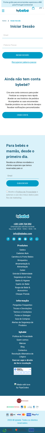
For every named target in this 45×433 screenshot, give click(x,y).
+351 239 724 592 (22, 224)
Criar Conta (22, 115)
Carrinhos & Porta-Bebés (22, 257)
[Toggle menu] (3, 10)
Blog (22, 347)
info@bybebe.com (22, 233)
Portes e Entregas (22, 315)
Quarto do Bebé (22, 284)
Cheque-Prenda (22, 294)
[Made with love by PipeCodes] (22, 386)
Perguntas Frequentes (22, 305)
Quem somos (22, 340)
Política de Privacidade (26, 192)
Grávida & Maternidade (22, 273)
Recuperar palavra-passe (24, 62)
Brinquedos (23, 260)
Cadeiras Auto (22, 253)
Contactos (22, 350)
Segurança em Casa (22, 277)
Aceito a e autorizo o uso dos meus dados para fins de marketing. (22, 195)
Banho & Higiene (22, 280)
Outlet (22, 270)
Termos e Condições (23, 312)
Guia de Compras (22, 319)
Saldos (23, 250)
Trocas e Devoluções (22, 308)
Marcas (22, 343)
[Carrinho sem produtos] (33, 8)
